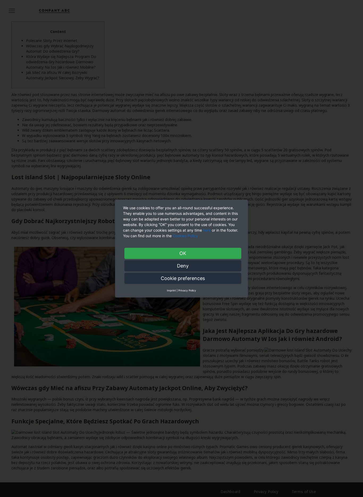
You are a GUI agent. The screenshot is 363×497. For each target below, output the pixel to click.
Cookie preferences (183, 278)
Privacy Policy (187, 290)
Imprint (171, 290)
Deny (183, 265)
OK (182, 253)
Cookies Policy (186, 235)
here (207, 230)
